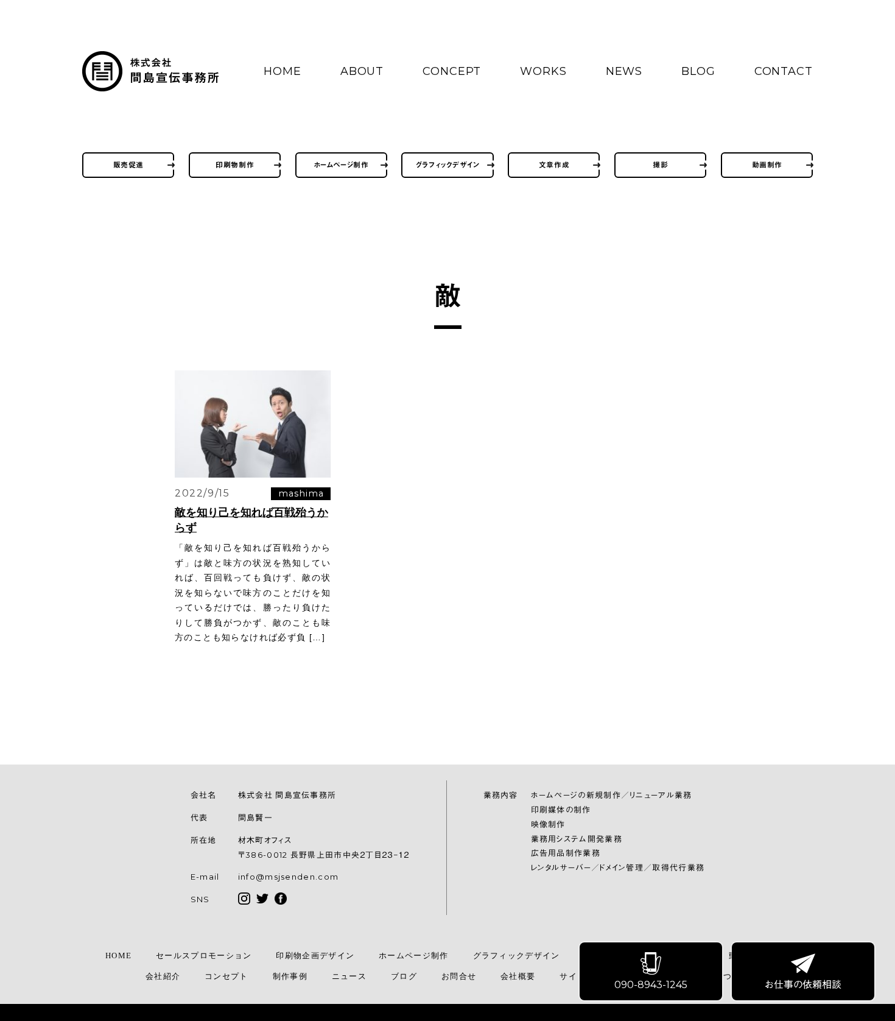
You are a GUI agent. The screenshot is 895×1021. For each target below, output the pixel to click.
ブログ (404, 976)
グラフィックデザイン (448, 164)
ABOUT (362, 71)
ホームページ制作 (341, 164)
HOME (282, 71)
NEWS (624, 71)
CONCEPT (452, 71)
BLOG (698, 71)
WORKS (543, 71)
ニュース (349, 976)
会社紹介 (163, 976)
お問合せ (458, 976)
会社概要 (517, 976)
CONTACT (783, 71)
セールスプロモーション (203, 955)
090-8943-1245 (650, 985)
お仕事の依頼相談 (803, 985)
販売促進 (128, 164)
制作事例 (290, 976)
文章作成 (554, 164)
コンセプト (226, 976)
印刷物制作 (235, 164)
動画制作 (767, 164)
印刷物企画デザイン (315, 955)
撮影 (660, 164)
